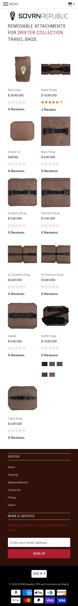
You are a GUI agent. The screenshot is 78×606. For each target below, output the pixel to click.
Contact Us (14, 490)
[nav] (11, 4)
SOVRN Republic (26, 584)
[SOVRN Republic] (39, 16)
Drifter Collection (40, 33)
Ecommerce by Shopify (57, 584)
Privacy (12, 497)
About (11, 467)
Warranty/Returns (18, 482)
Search (12, 505)
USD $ (39, 573)
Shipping (13, 474)
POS (38, 584)
